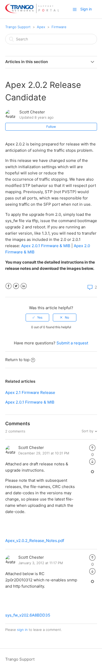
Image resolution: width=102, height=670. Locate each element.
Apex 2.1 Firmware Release (30, 392)
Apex (41, 27)
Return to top (17, 359)
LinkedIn (23, 286)
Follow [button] (51, 127)
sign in (22, 630)
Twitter (16, 286)
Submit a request (72, 342)
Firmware (59, 27)
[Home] (32, 11)
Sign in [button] (86, 9)
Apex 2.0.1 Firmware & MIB (45, 245)
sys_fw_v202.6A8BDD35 (27, 615)
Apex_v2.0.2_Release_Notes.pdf (34, 540)
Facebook (8, 286)
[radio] (37, 317)
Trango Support (18, 27)
